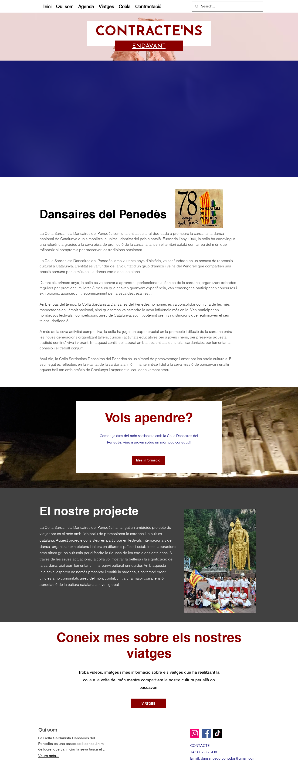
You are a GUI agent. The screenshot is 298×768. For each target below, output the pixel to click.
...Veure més (48, 756)
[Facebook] (206, 733)
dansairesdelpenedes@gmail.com (228, 758)
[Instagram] (194, 733)
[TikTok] (217, 733)
